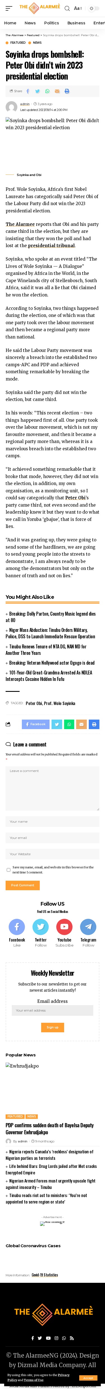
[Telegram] (88, 933)
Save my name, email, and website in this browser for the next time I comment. (53, 870)
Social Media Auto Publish (29, 1386)
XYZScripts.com (84, 1386)
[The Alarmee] (39, 8)
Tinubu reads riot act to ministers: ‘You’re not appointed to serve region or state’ (46, 1198)
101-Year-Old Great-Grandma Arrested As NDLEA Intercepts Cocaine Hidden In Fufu (49, 675)
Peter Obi (34, 703)
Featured (17, 42)
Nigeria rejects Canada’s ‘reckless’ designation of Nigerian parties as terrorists (49, 1154)
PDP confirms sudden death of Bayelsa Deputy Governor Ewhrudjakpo (50, 1128)
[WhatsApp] (64, 1338)
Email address (52, 1001)
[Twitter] (40, 933)
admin (25, 104)
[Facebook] (17, 933)
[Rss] (72, 1338)
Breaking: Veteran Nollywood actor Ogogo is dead (52, 662)
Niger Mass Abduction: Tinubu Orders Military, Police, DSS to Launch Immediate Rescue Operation (50, 633)
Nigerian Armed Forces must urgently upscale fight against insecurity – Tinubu (50, 1183)
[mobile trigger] (10, 8)
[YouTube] (48, 1338)
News (37, 42)
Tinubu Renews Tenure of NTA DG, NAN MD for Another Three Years (46, 649)
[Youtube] (64, 933)
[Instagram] (56, 1338)
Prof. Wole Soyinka (59, 703)
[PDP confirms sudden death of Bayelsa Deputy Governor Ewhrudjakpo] (52, 1091)
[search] (67, 8)
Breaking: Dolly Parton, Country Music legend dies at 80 (51, 616)
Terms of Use (33, 1380)
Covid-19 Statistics (45, 1274)
